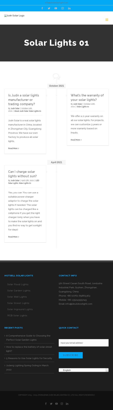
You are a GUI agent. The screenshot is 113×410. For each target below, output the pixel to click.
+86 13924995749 (77, 299)
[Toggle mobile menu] (107, 19)
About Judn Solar (21, 111)
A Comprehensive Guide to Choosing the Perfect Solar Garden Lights (28, 337)
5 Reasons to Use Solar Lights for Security (29, 358)
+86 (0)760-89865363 (78, 295)
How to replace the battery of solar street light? (29, 348)
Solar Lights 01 (35, 111)
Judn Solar (15, 108)
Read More (13, 148)
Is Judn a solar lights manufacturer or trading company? (23, 100)
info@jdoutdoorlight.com (56, 2)
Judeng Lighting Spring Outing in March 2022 (27, 367)
